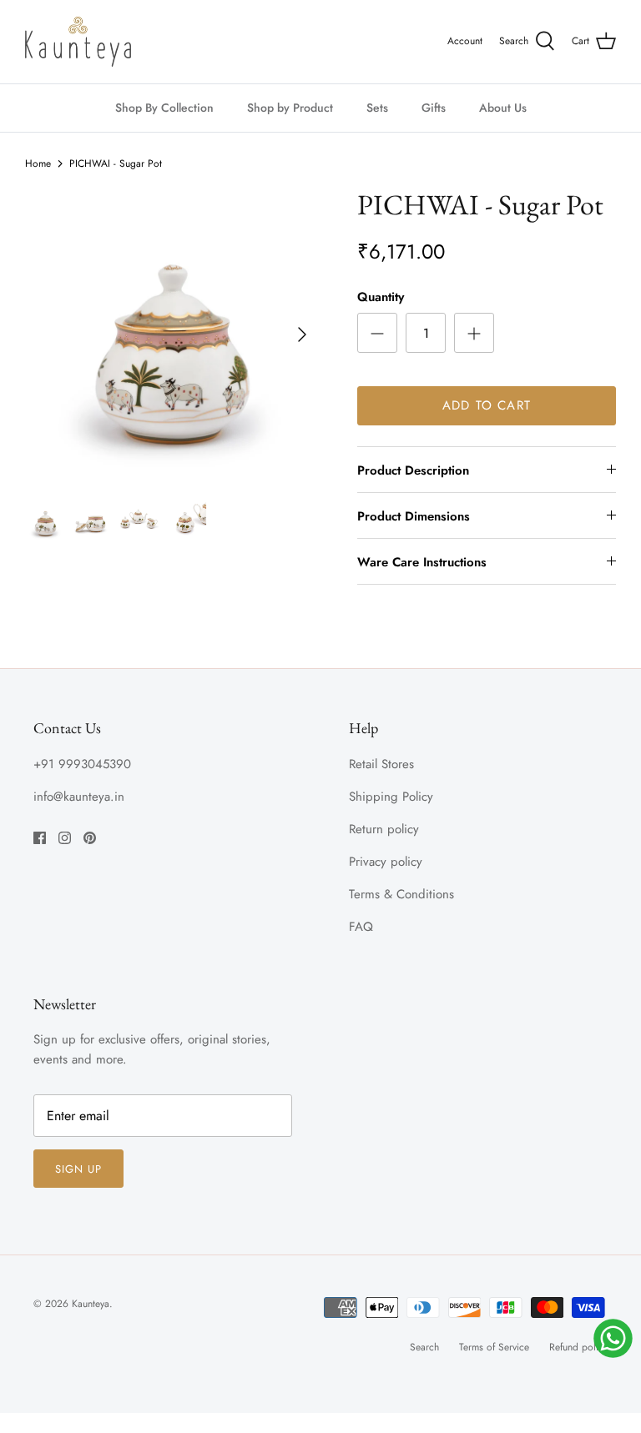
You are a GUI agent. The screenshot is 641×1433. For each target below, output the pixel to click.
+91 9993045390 (82, 764)
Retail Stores (381, 764)
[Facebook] (39, 838)
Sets (377, 107)
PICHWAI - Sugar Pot (115, 163)
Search (424, 1347)
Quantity (380, 297)
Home (38, 163)
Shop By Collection (164, 107)
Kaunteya (90, 1303)
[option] (172, 335)
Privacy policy (385, 861)
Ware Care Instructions (422, 562)
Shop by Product (290, 107)
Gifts (433, 107)
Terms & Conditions (401, 894)
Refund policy (578, 1347)
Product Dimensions (413, 516)
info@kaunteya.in (78, 796)
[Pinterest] (89, 838)
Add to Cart (486, 405)
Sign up (78, 1169)
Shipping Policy (391, 796)
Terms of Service (494, 1347)
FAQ (361, 927)
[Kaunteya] (78, 42)
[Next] (302, 334)
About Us (503, 107)
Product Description (413, 470)
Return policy (384, 829)
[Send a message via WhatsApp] (613, 1338)
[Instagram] (64, 838)
